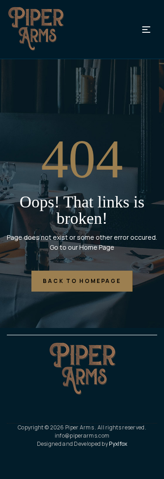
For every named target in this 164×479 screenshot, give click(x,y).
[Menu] (149, 29)
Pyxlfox (118, 444)
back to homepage (82, 281)
